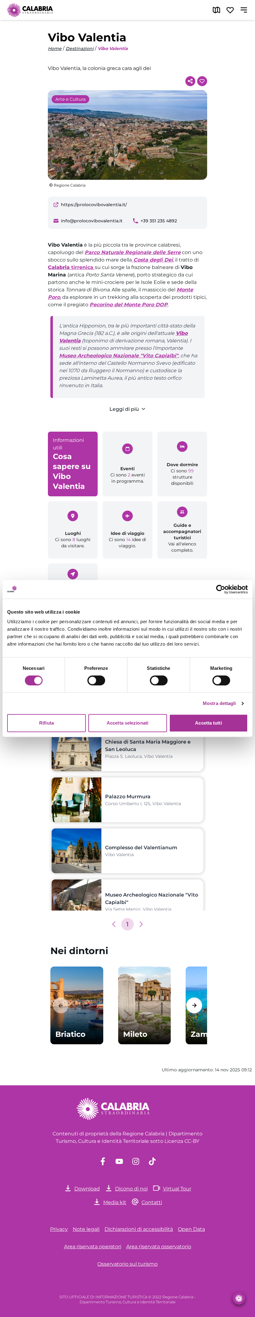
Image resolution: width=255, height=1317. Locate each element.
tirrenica (71, 267)
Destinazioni (80, 48)
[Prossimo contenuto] (194, 1005)
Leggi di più (124, 409)
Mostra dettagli (219, 703)
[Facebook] (102, 1161)
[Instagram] (135, 1161)
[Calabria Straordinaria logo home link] (30, 10)
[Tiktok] (152, 1161)
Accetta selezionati (127, 723)
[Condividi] (190, 81)
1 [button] (127, 924)
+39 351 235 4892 (159, 221)
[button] (114, 924)
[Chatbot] (239, 1298)
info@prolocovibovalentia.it (92, 221)
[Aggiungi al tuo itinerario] (202, 81)
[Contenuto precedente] (61, 1005)
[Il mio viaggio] (230, 10)
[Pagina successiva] (141, 924)
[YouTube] (119, 1161)
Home (55, 48)
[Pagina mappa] (216, 10)
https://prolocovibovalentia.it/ (94, 204)
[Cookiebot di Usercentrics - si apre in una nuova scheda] (220, 589)
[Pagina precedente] (113, 924)
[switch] (96, 680)
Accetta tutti (208, 723)
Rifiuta (46, 723)
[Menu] (243, 10)
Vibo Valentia (113, 48)
